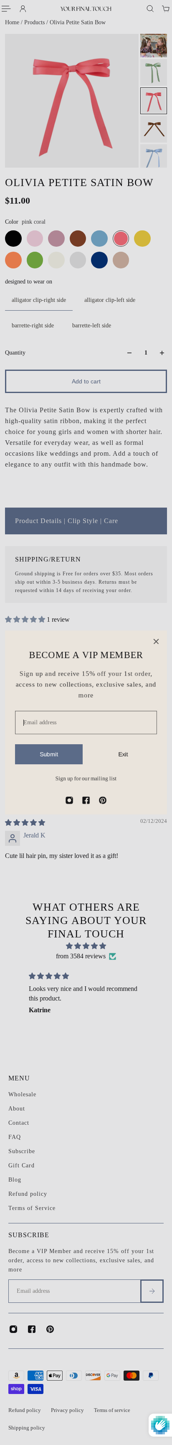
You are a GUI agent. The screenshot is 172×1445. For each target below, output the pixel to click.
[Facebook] (86, 800)
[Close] (156, 641)
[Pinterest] (103, 800)
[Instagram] (69, 800)
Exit (123, 754)
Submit (49, 754)
